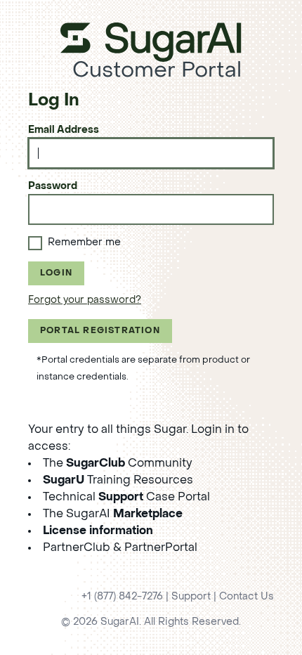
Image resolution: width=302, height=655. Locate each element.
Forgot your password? (84, 300)
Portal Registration (100, 331)
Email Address (63, 130)
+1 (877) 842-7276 (122, 597)
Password (52, 186)
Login (56, 273)
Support (191, 597)
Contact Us (246, 597)
